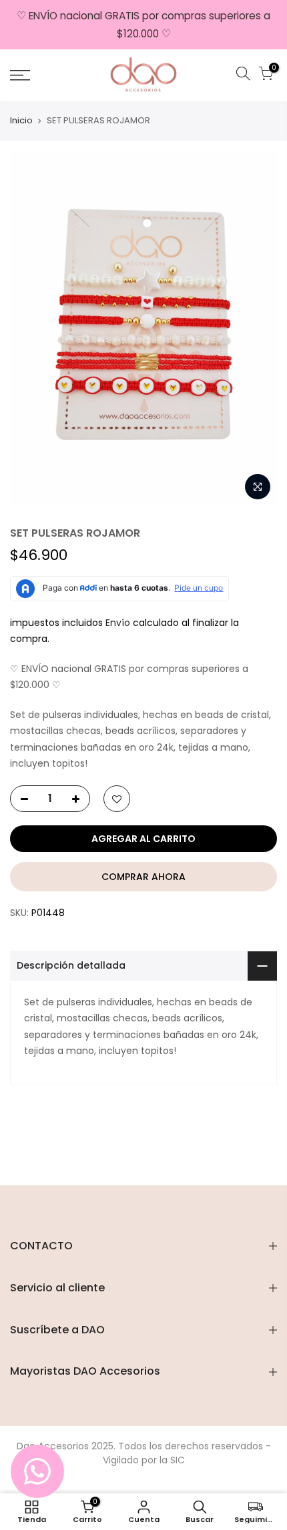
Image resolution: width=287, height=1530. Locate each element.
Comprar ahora (143, 876)
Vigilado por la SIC (144, 1460)
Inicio (21, 121)
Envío (119, 622)
